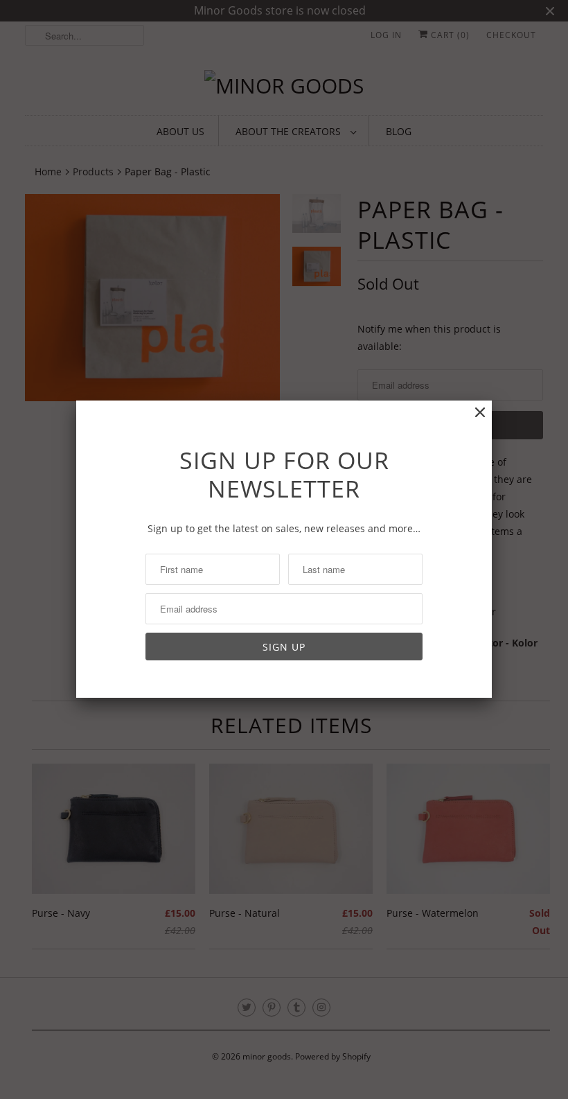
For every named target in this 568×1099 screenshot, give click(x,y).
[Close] (480, 412)
